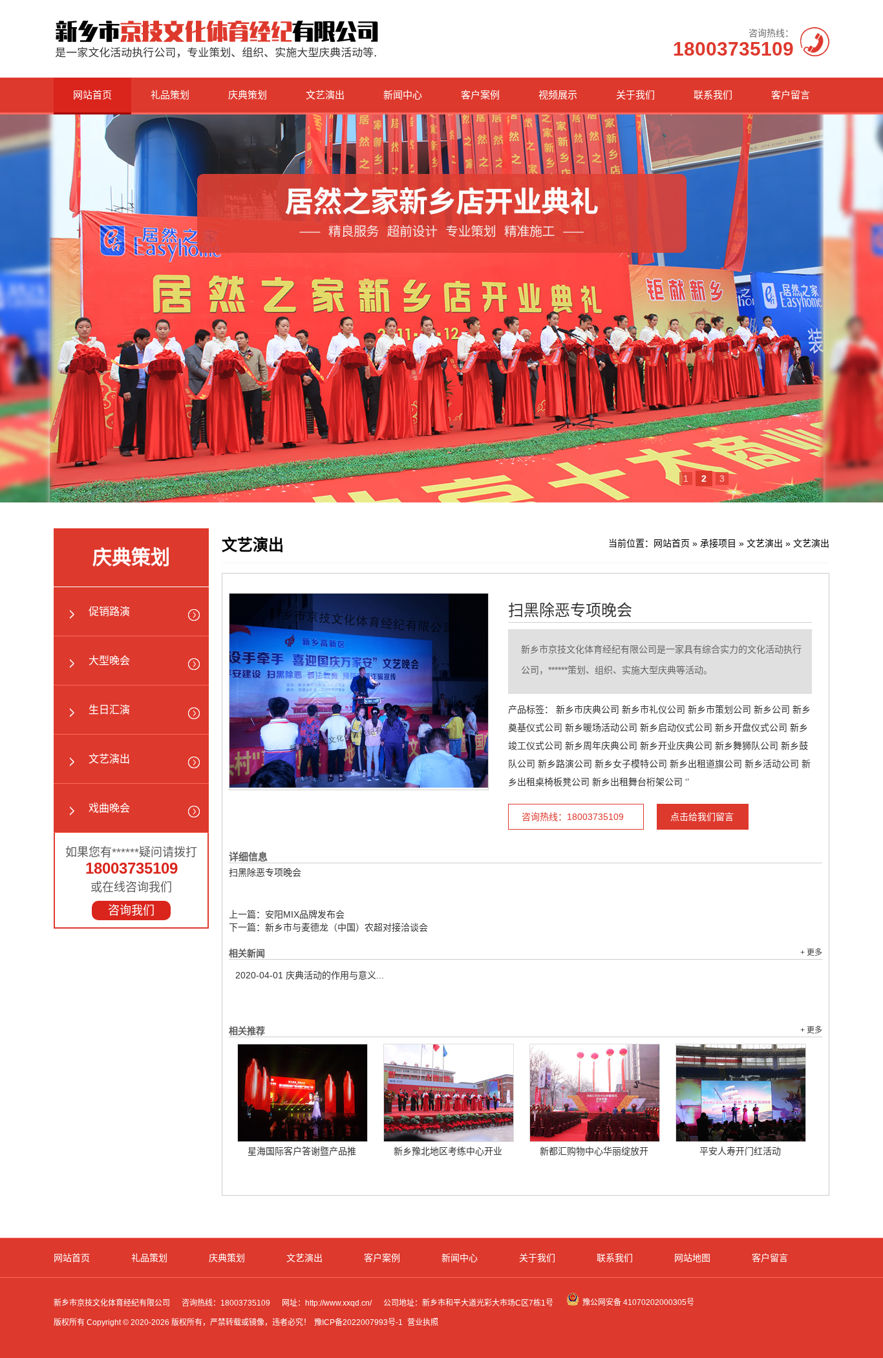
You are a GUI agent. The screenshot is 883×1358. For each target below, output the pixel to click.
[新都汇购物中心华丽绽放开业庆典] (594, 1093)
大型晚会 (109, 660)
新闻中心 (402, 94)
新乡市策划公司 (719, 709)
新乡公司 (772, 709)
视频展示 (557, 94)
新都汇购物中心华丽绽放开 (594, 1151)
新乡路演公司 (565, 764)
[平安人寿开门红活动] (741, 1093)
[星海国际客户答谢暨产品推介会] (302, 1093)
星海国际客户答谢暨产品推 (302, 1151)
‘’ (687, 782)
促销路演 (109, 611)
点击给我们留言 (702, 817)
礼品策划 (170, 94)
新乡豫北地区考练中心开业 (448, 1151)
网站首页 (92, 94)
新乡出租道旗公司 (706, 764)
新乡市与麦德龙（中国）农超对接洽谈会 (346, 927)
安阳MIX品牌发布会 (305, 914)
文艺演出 (325, 94)
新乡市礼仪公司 (653, 709)
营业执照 (422, 1322)
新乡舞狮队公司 (746, 745)
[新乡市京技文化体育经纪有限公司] (217, 57)
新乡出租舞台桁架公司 (637, 782)
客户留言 (790, 94)
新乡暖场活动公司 (601, 727)
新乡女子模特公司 (631, 764)
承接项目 (718, 543)
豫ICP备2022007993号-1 (358, 1322)
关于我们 (635, 94)
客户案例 (480, 94)
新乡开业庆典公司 (676, 745)
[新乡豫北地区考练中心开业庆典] (448, 1093)
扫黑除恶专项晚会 (570, 610)
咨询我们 (131, 910)
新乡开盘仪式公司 (751, 727)
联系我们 (713, 94)
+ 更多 (811, 952)
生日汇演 (109, 709)
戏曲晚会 (109, 808)
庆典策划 (247, 94)
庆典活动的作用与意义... (309, 975)
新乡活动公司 (772, 764)
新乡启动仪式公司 (676, 727)
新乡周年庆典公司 (601, 745)
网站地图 (692, 1258)
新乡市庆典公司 (587, 709)
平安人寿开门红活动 (740, 1151)
